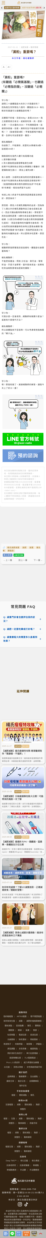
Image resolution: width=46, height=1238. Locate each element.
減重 (31, 547)
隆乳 (29, 1026)
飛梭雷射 (34, 1039)
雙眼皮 (38, 1026)
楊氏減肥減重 (13, 547)
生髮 (13, 1118)
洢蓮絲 (39, 1044)
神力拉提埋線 (32, 1053)
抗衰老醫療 (24, 1165)
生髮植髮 (9, 1104)
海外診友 (23, 1086)
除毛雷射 (22, 1039)
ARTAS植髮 (22, 1016)
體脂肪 (11, 551)
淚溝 (27, 1030)
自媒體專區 (34, 1081)
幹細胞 (36, 1165)
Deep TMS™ (11, 1161)
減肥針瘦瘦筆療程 (34, 8)
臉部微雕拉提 (15, 1058)
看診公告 (21, 1081)
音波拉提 (34, 1035)
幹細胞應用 (11, 1170)
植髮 (13, 1095)
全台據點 (34, 1076)
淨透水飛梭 (18, 1067)
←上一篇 (7, 560)
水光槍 (7, 1067)
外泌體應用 (34, 1170)
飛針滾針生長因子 (15, 1053)
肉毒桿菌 (19, 1044)
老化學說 (35, 1161)
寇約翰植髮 (8, 1016)
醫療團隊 (22, 1076)
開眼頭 (11, 1030)
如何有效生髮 (9, 1021)
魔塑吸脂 (34, 1049)
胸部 (38, 1104)
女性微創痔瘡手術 (34, 1067)
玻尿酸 (29, 1044)
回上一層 (23, 560)
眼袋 (20, 1030)
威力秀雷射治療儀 (31, 1062)
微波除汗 (7, 1044)
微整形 (23, 1109)
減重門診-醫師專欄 (12, 8)
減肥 (24, 547)
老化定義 (24, 1161)
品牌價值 (11, 1076)
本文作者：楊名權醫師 (23, 58)
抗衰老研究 (11, 1165)
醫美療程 (22, 1123)
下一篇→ (38, 560)
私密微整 (11, 1035)
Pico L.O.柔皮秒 (13, 1062)
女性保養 (22, 1049)
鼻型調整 (11, 1049)
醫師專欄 (34, 47)
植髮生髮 (9, 1147)
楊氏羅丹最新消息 (23, 2)
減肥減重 (24, 47)
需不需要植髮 (36, 1016)
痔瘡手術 (33, 1123)
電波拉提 (22, 1035)
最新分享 (10, 1081)
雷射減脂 (8, 1026)
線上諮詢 (8, 555)
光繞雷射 (11, 1039)
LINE (14, 1231)
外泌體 (23, 1170)
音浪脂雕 (20, 1026)
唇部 (35, 1030)
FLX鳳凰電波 (30, 1058)
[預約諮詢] (5, 1233)
